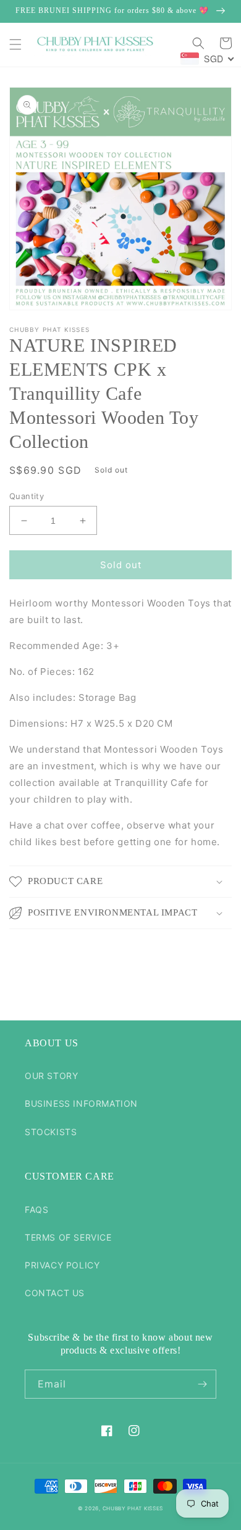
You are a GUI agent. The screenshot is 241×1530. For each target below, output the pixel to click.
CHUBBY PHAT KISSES (133, 1508)
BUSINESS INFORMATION (81, 1103)
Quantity (26, 496)
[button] (15, 44)
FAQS (36, 1209)
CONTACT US (55, 1293)
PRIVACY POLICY (62, 1265)
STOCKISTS (51, 1132)
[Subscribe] (202, 1384)
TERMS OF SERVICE (68, 1237)
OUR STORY (51, 1075)
